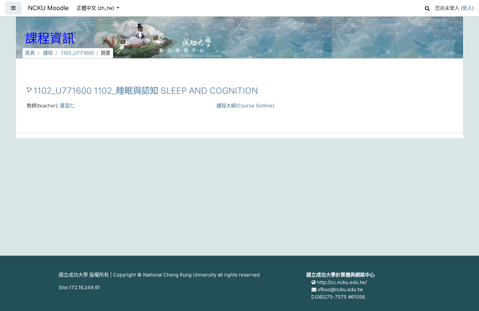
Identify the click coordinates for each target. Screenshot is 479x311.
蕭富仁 (67, 105)
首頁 (30, 53)
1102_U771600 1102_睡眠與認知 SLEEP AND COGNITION (146, 91)
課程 (48, 53)
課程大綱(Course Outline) (245, 105)
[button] (427, 7)
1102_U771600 (77, 53)
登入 (467, 8)
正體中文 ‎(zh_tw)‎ (96, 8)
